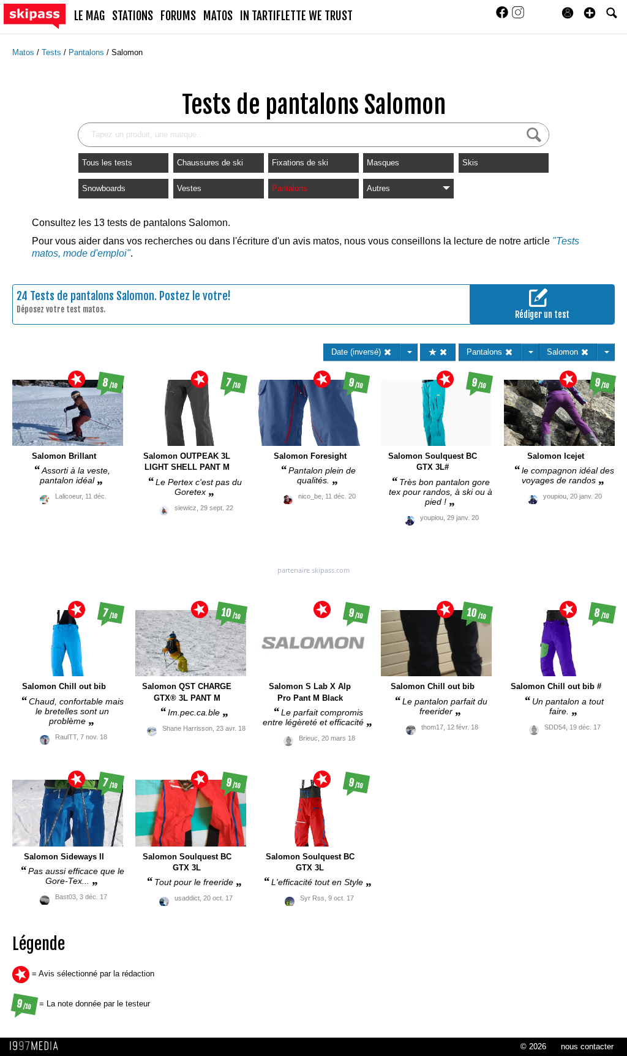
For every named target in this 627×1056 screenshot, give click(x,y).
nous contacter (587, 1046)
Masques (383, 162)
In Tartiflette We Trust (296, 16)
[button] (589, 13)
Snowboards (104, 188)
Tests (53, 52)
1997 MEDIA (37, 1046)
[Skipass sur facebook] (503, 16)
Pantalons (88, 52)
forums (178, 16)
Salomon (127, 52)
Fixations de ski (300, 162)
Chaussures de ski (210, 162)
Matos (24, 52)
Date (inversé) (357, 351)
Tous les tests (107, 162)
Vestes (189, 188)
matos (218, 16)
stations (132, 16)
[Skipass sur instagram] (518, 16)
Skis (470, 162)
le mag (89, 16)
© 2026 (533, 1046)
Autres (378, 188)
